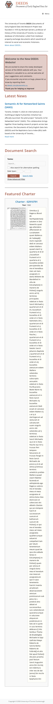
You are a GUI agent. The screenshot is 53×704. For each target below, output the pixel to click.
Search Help (28, 176)
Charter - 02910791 (26, 201)
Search (13, 176)
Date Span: (11, 171)
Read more (9, 136)
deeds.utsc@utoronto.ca (17, 85)
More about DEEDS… (13, 45)
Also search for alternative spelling (24, 167)
